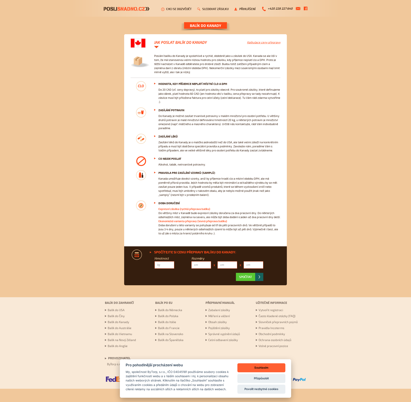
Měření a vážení (219, 316)
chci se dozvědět (179, 9)
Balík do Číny (116, 316)
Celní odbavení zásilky (223, 340)
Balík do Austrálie (119, 328)
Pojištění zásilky (219, 328)
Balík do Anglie (118, 346)
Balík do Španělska (170, 340)
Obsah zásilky (217, 322)
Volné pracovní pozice (273, 346)
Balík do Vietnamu (120, 334)
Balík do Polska (168, 316)
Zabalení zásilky (219, 310)
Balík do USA (116, 310)
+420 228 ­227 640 (280, 8)
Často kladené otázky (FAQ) (277, 316)
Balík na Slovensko (170, 334)
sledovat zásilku (215, 9)
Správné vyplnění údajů (224, 334)
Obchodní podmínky (272, 334)
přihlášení (247, 9)
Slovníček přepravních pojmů (278, 322)
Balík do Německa (170, 310)
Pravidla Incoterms (271, 328)
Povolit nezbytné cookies (261, 389)
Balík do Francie (169, 328)
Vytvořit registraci (271, 310)
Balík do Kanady (118, 322)
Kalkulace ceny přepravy (263, 42)
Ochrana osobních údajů (275, 340)
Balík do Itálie (167, 322)
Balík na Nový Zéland (122, 340)
